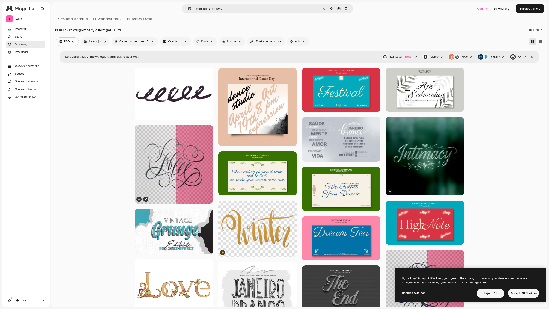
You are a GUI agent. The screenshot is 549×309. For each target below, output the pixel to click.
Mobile (434, 56)
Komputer (400, 56)
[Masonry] (532, 41)
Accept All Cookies (523, 293)
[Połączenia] (9, 300)
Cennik (482, 9)
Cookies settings (413, 293)
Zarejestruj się (530, 9)
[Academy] (17, 300)
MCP (465, 56)
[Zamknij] (532, 57)
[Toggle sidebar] (42, 8)
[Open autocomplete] (188, 8)
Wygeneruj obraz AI (74, 19)
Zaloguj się (501, 9)
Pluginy (495, 56)
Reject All (490, 293)
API (520, 56)
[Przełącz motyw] (24, 300)
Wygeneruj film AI (110, 19)
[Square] (540, 41)
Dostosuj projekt (143, 19)
